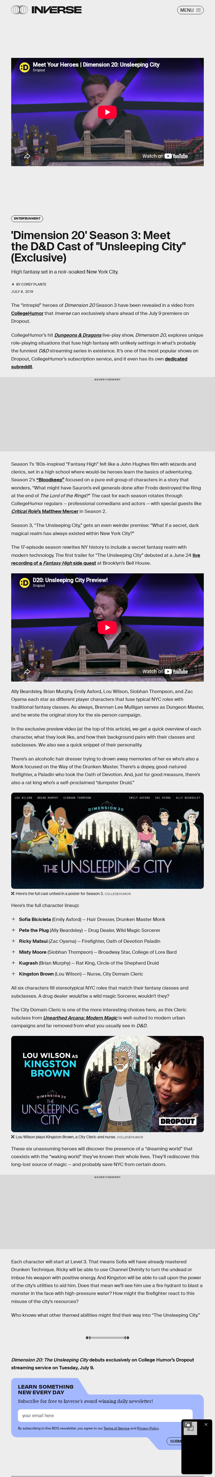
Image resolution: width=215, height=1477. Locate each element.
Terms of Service (117, 1428)
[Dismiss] (206, 1424)
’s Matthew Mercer (44, 511)
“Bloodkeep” (50, 480)
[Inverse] (57, 9)
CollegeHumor (27, 313)
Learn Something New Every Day (46, 1389)
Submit (177, 1441)
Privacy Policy (148, 1428)
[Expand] (187, 1424)
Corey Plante (33, 284)
